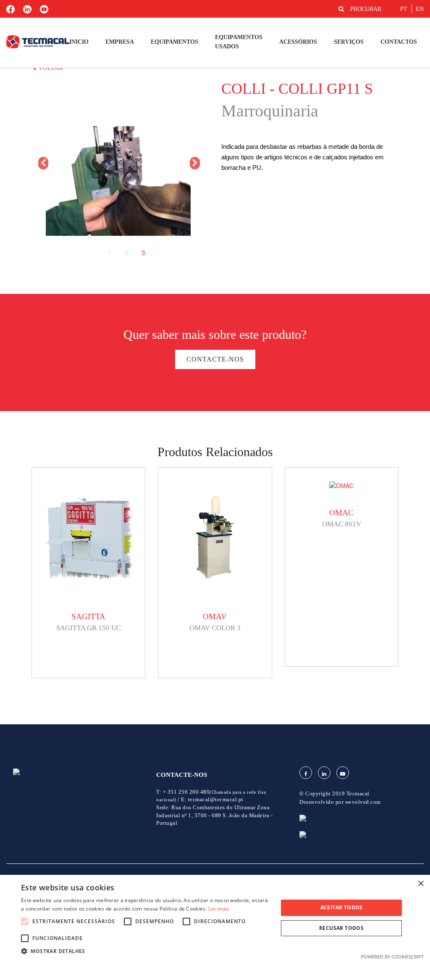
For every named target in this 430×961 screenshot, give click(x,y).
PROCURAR (365, 9)
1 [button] (109, 253)
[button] (145, 951)
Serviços (349, 42)
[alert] (215, 918)
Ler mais (218, 908)
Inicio (79, 42)
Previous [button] (42, 163)
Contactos (398, 42)
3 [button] (143, 253)
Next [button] (194, 163)
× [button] (420, 884)
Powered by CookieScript (392, 956)
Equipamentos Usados (238, 42)
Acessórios (298, 42)
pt (403, 9)
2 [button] (126, 253)
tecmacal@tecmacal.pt (216, 799)
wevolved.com (363, 802)
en (420, 9)
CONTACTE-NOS (215, 359)
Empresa (119, 42)
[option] (118, 163)
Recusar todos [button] (341, 928)
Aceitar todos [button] (341, 907)
